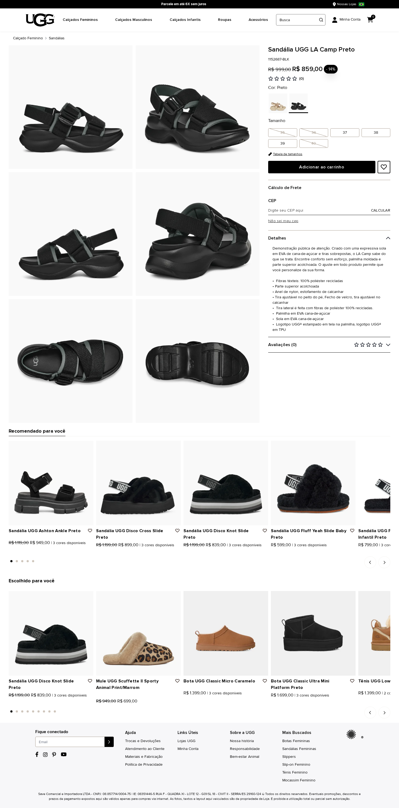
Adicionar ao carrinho (321, 167)
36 (314, 132)
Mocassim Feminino (298, 780)
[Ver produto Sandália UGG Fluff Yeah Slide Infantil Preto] (360, 552)
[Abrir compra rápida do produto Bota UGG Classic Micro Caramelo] (262, 597)
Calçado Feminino (28, 38)
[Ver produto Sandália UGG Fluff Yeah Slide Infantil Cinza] (372, 552)
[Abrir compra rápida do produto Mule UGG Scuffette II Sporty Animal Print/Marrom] (175, 597)
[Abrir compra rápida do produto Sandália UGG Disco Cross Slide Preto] (175, 446)
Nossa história (242, 741)
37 (345, 132)
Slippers (289, 756)
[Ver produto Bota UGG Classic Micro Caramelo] (185, 702)
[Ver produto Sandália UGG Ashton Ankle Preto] (10, 552)
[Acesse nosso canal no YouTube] (63, 754)
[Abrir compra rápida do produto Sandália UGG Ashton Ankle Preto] (87, 446)
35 (282, 132)
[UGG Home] (40, 20)
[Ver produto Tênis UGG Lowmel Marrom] (366, 702)
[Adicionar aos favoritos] (384, 167)
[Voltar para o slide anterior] (370, 562)
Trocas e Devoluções (143, 741)
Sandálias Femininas (299, 748)
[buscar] (321, 20)
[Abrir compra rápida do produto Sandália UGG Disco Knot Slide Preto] (262, 446)
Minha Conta (188, 748)
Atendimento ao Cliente (144, 748)
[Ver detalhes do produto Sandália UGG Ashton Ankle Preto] (51, 483)
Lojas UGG (186, 741)
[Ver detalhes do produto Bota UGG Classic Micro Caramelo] (225, 633)
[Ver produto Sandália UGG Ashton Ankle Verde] (22, 552)
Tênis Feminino (295, 772)
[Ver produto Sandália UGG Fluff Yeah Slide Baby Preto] (273, 552)
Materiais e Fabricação (144, 756)
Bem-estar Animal (244, 756)
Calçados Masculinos (133, 19)
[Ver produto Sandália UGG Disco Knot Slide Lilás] (197, 552)
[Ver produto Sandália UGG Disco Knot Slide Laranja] (191, 552)
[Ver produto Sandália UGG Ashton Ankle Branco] (16, 552)
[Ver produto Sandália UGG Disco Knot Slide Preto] (185, 552)
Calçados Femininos (80, 19)
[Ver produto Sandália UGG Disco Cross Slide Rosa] (104, 552)
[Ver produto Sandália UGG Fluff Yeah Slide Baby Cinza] (285, 552)
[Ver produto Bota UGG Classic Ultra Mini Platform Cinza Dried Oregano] (285, 702)
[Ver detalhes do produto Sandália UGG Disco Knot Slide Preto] (225, 483)
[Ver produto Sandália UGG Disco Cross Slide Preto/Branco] (110, 552)
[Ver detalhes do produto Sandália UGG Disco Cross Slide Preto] (138, 483)
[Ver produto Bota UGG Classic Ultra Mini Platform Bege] (279, 702)
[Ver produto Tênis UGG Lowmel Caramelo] (360, 702)
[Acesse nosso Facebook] (37, 754)
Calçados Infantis (185, 19)
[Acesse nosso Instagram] (45, 755)
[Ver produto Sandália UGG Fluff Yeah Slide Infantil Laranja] (366, 552)
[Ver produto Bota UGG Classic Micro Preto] (191, 702)
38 (376, 132)
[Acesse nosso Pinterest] (54, 755)
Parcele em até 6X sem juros (183, 4)
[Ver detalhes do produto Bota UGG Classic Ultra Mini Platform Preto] (313, 633)
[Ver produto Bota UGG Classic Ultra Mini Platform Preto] (273, 702)
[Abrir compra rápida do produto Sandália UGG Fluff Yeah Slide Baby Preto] (349, 446)
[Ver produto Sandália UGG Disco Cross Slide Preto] (98, 552)
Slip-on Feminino (296, 764)
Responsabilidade (245, 748)
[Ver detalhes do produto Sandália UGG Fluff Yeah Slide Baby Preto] (313, 483)
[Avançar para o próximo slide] (384, 562)
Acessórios (258, 19)
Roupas (224, 19)
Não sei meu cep (283, 221)
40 (313, 143)
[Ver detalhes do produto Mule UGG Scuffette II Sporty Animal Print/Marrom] (138, 633)
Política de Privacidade (144, 764)
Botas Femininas (296, 741)
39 (282, 143)
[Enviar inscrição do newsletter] (109, 742)
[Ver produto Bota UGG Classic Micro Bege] (197, 702)
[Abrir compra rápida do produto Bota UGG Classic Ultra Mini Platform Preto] (349, 597)
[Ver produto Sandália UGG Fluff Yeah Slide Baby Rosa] (279, 552)
